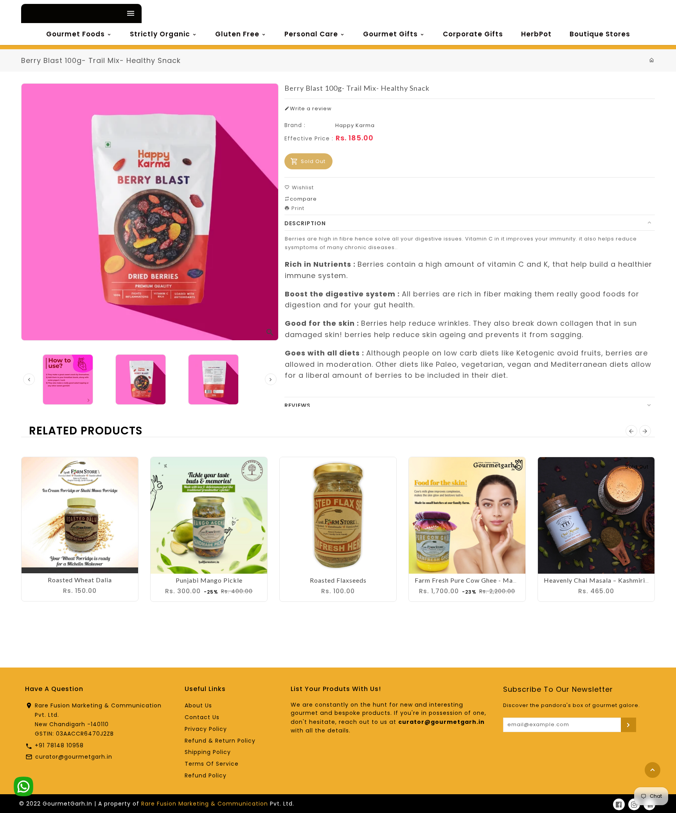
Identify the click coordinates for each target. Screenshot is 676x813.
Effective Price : (308, 138)
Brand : (295, 125)
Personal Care (312, 34)
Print (297, 208)
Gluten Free (238, 34)
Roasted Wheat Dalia (80, 579)
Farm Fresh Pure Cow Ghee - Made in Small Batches (493, 580)
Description (305, 223)
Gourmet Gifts (391, 34)
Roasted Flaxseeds (338, 580)
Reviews (297, 405)
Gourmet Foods (76, 34)
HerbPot (536, 34)
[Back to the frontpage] (652, 60)
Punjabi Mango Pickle (209, 580)
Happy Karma (355, 125)
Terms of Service (212, 764)
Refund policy (206, 775)
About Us (198, 705)
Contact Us (202, 717)
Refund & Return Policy (220, 741)
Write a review (311, 108)
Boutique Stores (600, 34)
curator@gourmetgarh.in (73, 757)
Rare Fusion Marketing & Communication (204, 804)
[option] (149, 379)
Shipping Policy (208, 752)
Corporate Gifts (473, 34)
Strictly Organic (161, 34)
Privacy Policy (206, 729)
